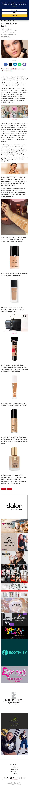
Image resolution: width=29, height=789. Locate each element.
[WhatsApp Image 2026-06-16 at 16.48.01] (14, 525)
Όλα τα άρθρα (14, 764)
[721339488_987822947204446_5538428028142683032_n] (14, 619)
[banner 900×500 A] (14, 590)
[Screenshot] (14, 506)
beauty (3, 489)
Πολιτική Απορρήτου (14, 771)
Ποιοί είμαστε (14, 767)
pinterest (14, 783)
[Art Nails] (14, 674)
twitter (11, 783)
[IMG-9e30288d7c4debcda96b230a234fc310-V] (14, 632)
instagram (17, 783)
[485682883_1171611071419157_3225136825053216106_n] (14, 741)
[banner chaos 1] (14, 541)
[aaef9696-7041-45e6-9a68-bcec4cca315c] (14, 605)
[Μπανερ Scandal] (14, 557)
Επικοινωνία (14, 769)
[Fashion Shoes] (14, 698)
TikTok (20, 783)
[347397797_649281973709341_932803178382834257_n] (14, 720)
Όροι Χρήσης (14, 773)
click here (14, 119)
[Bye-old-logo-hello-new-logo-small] (14, 652)
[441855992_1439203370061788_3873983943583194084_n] (14, 573)
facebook (9, 783)
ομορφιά (10, 489)
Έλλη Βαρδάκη (10, 69)
